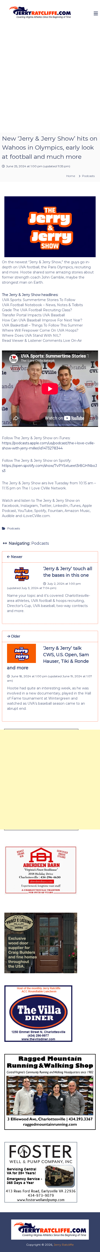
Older (15, 636)
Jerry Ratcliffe (64, 1244)
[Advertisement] (50, 80)
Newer (16, 557)
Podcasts (88, 176)
